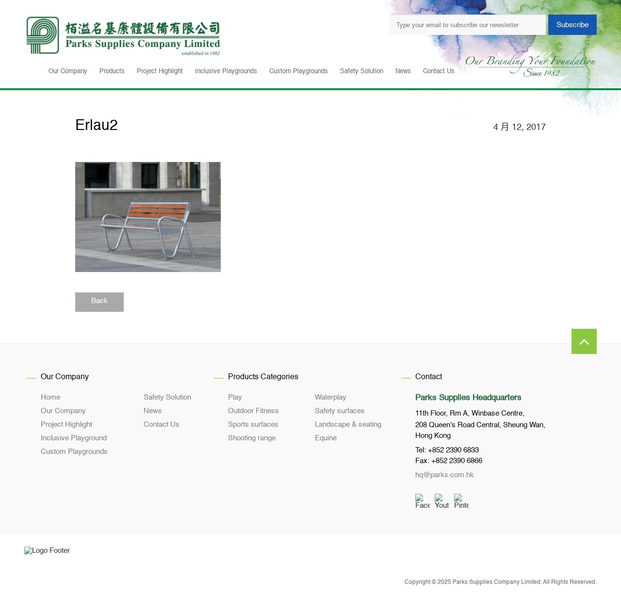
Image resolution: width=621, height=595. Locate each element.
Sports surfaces (253, 424)
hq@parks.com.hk (444, 475)
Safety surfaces (340, 411)
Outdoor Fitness (253, 411)
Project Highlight (66, 424)
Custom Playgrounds (74, 451)
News (153, 411)
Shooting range (252, 438)
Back (99, 301)
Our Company (63, 411)
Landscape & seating (348, 424)
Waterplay (330, 397)
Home (50, 397)
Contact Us (162, 424)
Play (235, 397)
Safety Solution (167, 397)
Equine (326, 438)
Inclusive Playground (74, 438)
